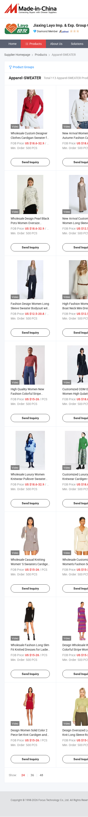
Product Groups (23, 67)
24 (23, 775)
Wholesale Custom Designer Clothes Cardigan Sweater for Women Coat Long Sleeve (30, 137)
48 (41, 775)
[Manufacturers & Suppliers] (31, 8)
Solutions (77, 44)
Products (35, 44)
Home (12, 44)
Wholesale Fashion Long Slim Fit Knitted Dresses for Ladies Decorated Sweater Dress (30, 649)
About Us (56, 44)
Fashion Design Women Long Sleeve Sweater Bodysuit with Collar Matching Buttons (30, 308)
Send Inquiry (30, 162)
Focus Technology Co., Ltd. (54, 800)
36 (32, 775)
